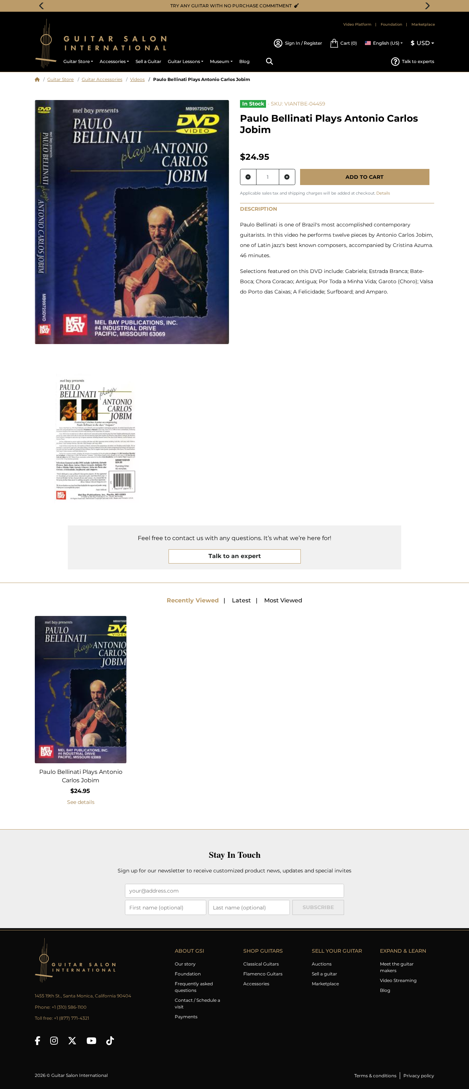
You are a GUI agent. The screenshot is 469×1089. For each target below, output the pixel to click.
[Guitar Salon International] (46, 43)
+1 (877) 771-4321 (71, 1018)
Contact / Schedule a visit (197, 1003)
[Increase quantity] (287, 177)
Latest (241, 600)
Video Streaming (398, 980)
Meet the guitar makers (397, 967)
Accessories (256, 983)
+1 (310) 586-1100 (69, 1007)
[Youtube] (91, 1040)
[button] (343, 43)
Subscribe (318, 907)
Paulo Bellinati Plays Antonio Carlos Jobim (80, 776)
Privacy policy (418, 1075)
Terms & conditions (375, 1075)
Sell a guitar (324, 974)
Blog (385, 990)
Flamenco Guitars (262, 974)
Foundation (391, 24)
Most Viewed (283, 600)
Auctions (322, 964)
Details (383, 193)
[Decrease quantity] (248, 177)
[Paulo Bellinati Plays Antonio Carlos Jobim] (132, 222)
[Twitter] (72, 1040)
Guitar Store (60, 79)
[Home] (37, 79)
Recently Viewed (193, 600)
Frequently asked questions (194, 987)
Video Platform (357, 24)
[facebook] (37, 1040)
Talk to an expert (234, 556)
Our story (185, 964)
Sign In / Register (303, 43)
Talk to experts (418, 61)
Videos (137, 79)
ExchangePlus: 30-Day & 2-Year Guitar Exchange (237, 5)
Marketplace (423, 24)
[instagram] (54, 1040)
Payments (186, 1016)
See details (81, 802)
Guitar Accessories (102, 79)
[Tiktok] (110, 1040)
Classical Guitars (261, 964)
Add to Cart (365, 177)
